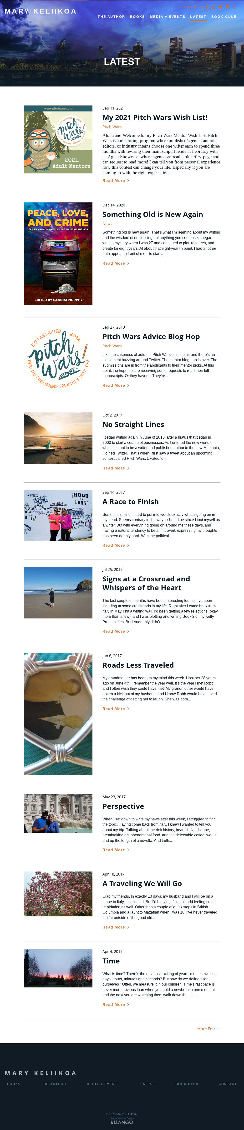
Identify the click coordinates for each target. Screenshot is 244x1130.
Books (14, 1084)
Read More (113, 181)
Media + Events (167, 17)
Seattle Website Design (122, 1118)
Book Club (224, 17)
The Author (111, 17)
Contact (193, 7)
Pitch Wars (112, 126)
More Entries (208, 1028)
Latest (198, 17)
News (107, 223)
